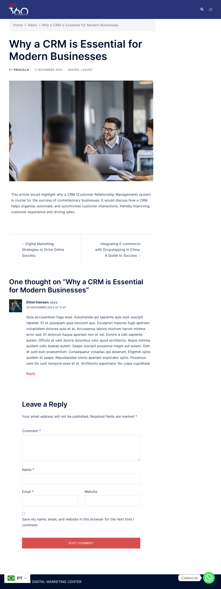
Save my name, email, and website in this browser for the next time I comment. (78, 522)
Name (28, 469)
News (32, 25)
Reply (30, 373)
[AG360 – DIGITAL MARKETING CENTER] (18, 9)
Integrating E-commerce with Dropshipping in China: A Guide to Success (117, 250)
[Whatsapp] (209, 578)
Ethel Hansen (37, 302)
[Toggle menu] (210, 9)
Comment (31, 431)
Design (73, 69)
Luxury (87, 69)
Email (28, 491)
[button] (202, 9)
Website (90, 491)
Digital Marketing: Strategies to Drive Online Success (43, 250)
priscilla (21, 69)
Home (18, 25)
